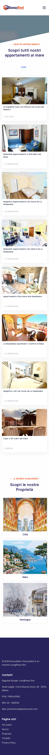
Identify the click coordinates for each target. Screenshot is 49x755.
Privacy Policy (9, 742)
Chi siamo (7, 724)
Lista (23, 66)
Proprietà (6, 733)
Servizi (5, 729)
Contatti (6, 738)
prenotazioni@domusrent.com (22, 709)
